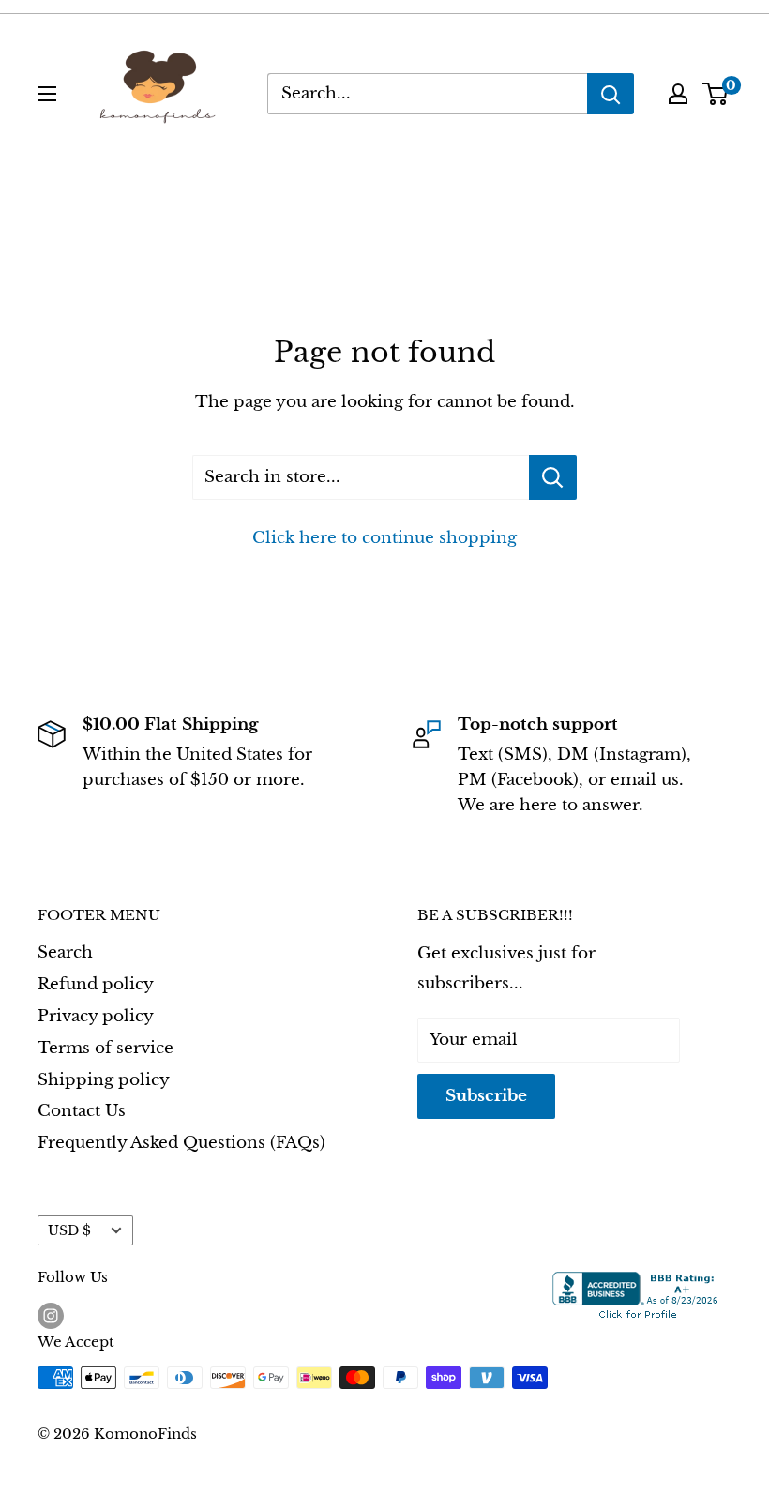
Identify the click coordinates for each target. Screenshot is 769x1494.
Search (65, 952)
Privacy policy (96, 1016)
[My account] (678, 93)
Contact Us (82, 1111)
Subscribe (486, 1096)
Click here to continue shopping (384, 538)
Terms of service (105, 1048)
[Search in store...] (553, 477)
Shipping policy (104, 1080)
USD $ (69, 1230)
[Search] (610, 93)
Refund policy (96, 984)
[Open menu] (47, 93)
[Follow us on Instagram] (51, 1315)
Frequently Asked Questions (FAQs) (181, 1143)
